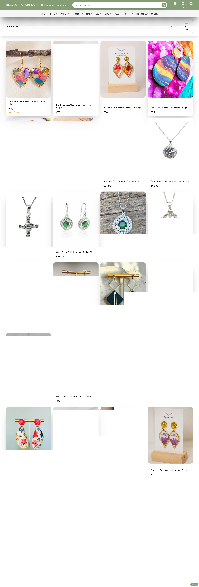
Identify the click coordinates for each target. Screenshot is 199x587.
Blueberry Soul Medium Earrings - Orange (123, 78)
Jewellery (76, 13)
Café (106, 524)
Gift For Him (61, 542)
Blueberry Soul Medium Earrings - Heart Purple (76, 78)
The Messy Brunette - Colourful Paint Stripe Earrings (28, 153)
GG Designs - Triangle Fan (76, 296)
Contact (108, 542)
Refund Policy (111, 551)
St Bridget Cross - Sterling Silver (28, 226)
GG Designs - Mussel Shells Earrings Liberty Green (170, 369)
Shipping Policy (112, 556)
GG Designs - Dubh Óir (123, 296)
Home (52, 13)
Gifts (107, 13)
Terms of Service (112, 560)
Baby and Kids (62, 533)
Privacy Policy (111, 547)
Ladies (58, 511)
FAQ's (107, 520)
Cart (191, 5)
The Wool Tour (142, 13)
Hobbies (118, 13)
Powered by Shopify (119, 582)
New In (44, 13)
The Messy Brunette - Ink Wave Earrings (170, 78)
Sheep (58, 547)
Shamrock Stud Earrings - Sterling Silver (123, 153)
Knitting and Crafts (64, 529)
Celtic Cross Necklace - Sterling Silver (170, 226)
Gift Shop (109, 511)
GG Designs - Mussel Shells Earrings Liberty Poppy (28, 442)
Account (183, 5)
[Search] (164, 5)
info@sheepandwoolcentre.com (55, 4)
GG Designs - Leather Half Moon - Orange (28, 369)
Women (64, 13)
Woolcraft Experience (115, 515)
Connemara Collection (66, 551)
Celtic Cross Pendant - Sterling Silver (28, 296)
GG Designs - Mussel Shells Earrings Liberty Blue (123, 442)
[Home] (11, 5)
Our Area (108, 538)
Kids (97, 13)
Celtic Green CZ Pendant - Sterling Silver (123, 226)
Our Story (109, 533)
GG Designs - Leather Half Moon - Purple (170, 296)
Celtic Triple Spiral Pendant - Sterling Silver (170, 153)
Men (88, 13)
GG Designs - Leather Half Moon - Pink (76, 369)
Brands (127, 13)
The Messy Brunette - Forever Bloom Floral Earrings (76, 153)
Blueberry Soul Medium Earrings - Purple (170, 442)
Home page (110, 529)
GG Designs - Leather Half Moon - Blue (123, 369)
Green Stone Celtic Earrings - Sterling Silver (76, 226)
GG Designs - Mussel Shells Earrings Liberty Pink (76, 442)
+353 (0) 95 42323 (31, 4)
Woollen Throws (63, 524)
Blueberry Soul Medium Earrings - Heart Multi (28, 78)
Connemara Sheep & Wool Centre (94, 582)
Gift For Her (61, 538)
